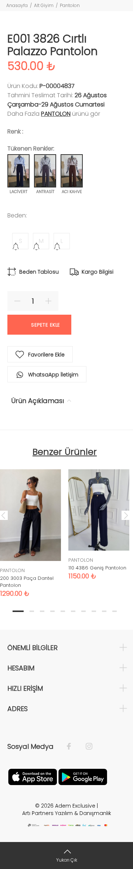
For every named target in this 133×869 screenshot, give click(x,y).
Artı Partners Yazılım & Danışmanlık (66, 813)
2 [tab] (32, 611)
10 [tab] (114, 611)
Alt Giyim (44, 5)
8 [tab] (94, 611)
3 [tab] (42, 611)
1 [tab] (18, 611)
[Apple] (32, 776)
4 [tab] (52, 611)
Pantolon (70, 5)
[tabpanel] (99, 519)
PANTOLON (56, 113)
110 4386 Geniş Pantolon (97, 567)
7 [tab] (83, 611)
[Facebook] (72, 746)
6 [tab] (73, 611)
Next (126, 515)
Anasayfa (17, 5)
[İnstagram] (85, 746)
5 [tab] (63, 611)
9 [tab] (104, 611)
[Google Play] (83, 776)
